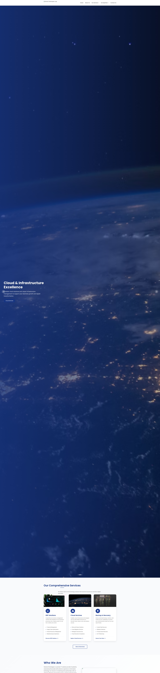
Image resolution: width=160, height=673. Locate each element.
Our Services (95, 2)
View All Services (80, 646)
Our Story (8, 300)
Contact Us (113, 2)
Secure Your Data (100, 638)
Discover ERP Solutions (51, 638)
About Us (87, 2)
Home (81, 2)
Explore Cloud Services (76, 638)
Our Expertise (104, 2)
